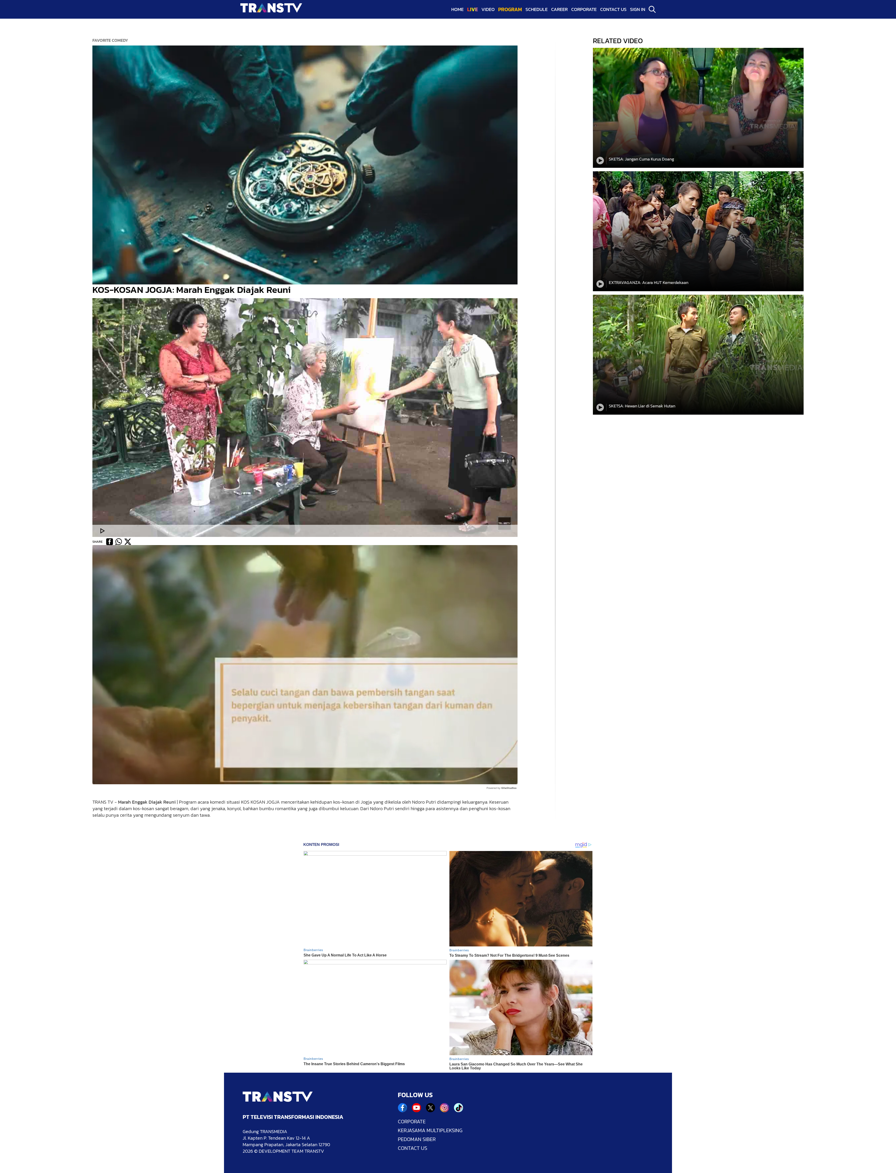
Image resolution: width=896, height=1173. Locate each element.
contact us (613, 9)
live (472, 9)
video (488, 9)
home (457, 9)
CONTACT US (412, 1148)
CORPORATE (412, 1121)
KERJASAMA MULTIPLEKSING (430, 1130)
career (559, 9)
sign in (637, 9)
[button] (305, 165)
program (510, 9)
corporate (584, 9)
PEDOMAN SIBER (417, 1139)
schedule (536, 9)
